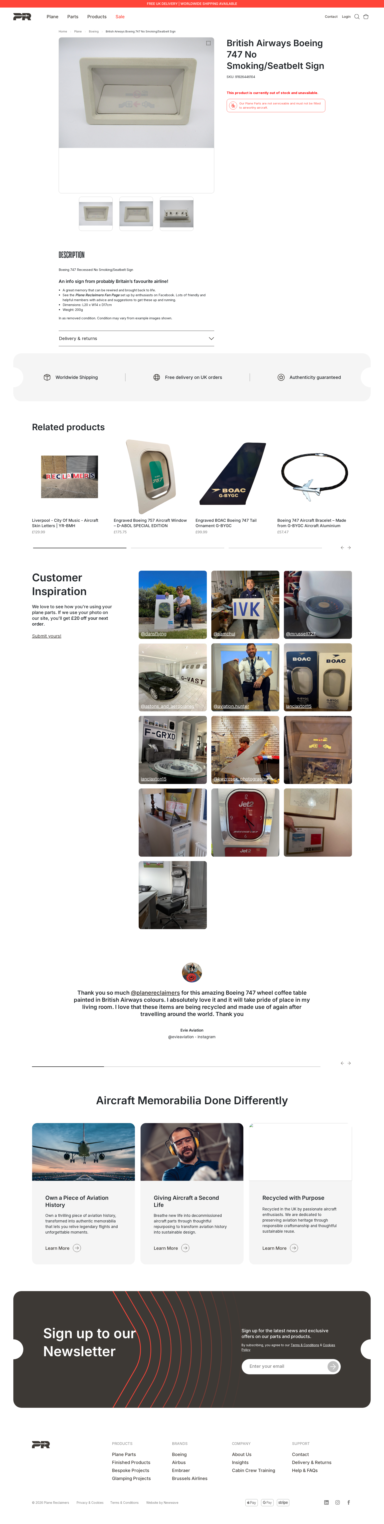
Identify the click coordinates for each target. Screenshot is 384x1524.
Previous (342, 547)
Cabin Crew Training (253, 1470)
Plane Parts (124, 1454)
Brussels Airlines (190, 1478)
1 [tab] (68, 1066)
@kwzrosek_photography (240, 779)
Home (63, 31)
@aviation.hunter (231, 706)
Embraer (181, 1470)
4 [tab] (284, 1066)
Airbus (179, 1462)
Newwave (171, 1502)
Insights (240, 1462)
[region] (58, 1490)
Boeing (94, 31)
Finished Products (131, 1462)
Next (349, 547)
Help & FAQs (305, 1470)
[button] (326, 1502)
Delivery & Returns (312, 1462)
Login (346, 16)
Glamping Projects (131, 1478)
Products (97, 16)
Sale (120, 16)
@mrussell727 (301, 633)
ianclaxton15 (299, 706)
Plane (52, 16)
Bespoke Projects (130, 1470)
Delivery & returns (78, 338)
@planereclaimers (155, 992)
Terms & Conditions (305, 1345)
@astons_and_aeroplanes (167, 706)
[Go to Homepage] (22, 16)
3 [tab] (212, 1066)
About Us (242, 1454)
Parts (72, 16)
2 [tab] (140, 1066)
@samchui (224, 633)
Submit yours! (46, 636)
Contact (331, 16)
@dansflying (153, 633)
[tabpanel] (69, 492)
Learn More (57, 1248)
